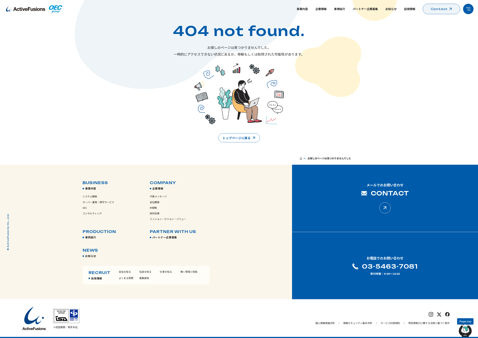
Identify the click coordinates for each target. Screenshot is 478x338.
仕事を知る (166, 271)
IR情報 (153, 207)
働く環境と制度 (188, 271)
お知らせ (391, 9)
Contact (439, 9)
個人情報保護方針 (325, 323)
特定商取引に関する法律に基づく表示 (429, 323)
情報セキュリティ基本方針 (357, 323)
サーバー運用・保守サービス (98, 202)
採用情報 (409, 9)
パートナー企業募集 (365, 9)
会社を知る (125, 271)
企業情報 (321, 9)
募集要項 (144, 278)
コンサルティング (92, 213)
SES (85, 207)
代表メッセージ (158, 196)
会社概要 (154, 202)
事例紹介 (339, 9)
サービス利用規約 (390, 323)
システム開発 (90, 196)
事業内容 (302, 9)
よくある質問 (126, 278)
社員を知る (145, 271)
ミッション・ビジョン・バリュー (168, 219)
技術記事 (154, 213)
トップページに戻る (237, 138)
